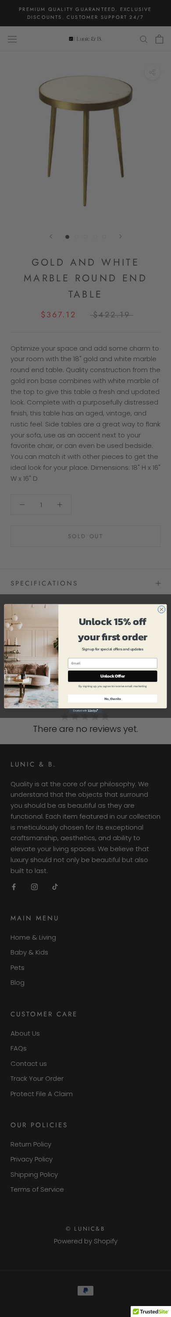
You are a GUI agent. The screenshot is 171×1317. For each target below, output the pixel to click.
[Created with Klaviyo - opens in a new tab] (85, 710)
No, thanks (112, 698)
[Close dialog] (161, 609)
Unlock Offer (112, 676)
